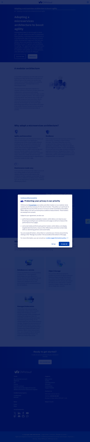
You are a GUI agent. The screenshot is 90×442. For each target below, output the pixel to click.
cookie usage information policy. (56, 238)
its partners (32, 205)
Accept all (64, 244)
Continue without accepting (29, 198)
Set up (53, 244)
